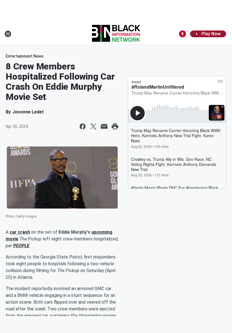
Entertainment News (25, 56)
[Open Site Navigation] (8, 33)
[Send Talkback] (182, 33)
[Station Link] (116, 34)
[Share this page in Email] (104, 126)
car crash (20, 232)
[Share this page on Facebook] (83, 126)
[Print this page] (115, 126)
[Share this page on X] (93, 126)
